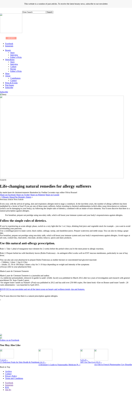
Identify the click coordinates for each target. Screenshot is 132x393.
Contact (13, 80)
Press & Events (11, 83)
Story (12, 53)
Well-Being (9, 59)
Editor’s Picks (16, 57)
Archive (8, 371)
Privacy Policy (11, 376)
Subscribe (9, 87)
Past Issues (9, 85)
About (7, 76)
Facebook (9, 383)
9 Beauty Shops (8, 197)
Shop (7, 73)
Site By (8, 390)
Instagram (9, 385)
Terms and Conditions (14, 378)
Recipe (13, 69)
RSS (7, 387)
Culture (13, 66)
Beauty (8, 50)
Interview (14, 55)
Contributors (15, 78)
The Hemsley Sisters (22, 197)
